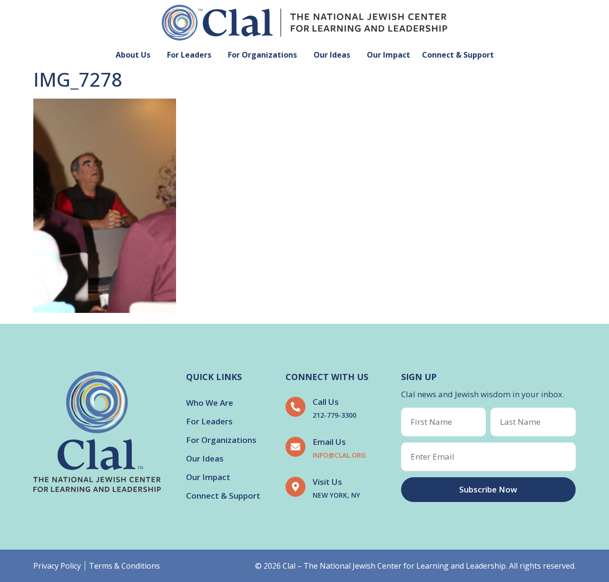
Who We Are (209, 402)
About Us (133, 55)
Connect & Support (458, 55)
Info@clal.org (339, 455)
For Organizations (262, 55)
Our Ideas (332, 55)
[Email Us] (295, 447)
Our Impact (388, 55)
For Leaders (189, 55)
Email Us (329, 441)
